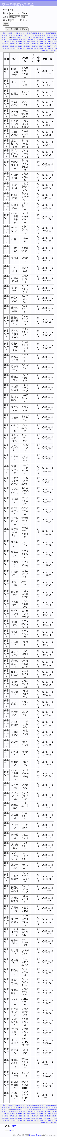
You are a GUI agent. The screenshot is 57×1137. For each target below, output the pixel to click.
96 (16, 39)
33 (6, 35)
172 (47, 46)
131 (50, 42)
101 (26, 39)
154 (55, 44)
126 (37, 42)
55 (48, 35)
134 (3, 44)
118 (16, 42)
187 (32, 48)
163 (24, 46)
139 (16, 44)
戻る (9, 1130)
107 (42, 39)
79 (38, 37)
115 (8, 42)
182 (19, 48)
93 (10, 39)
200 (47, 50)
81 (42, 37)
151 (47, 44)
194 (50, 48)
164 (26, 46)
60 (2, 37)
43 (25, 35)
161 (19, 46)
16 (29, 33)
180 (13, 48)
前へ (4, 33)
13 (23, 33)
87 (54, 37)
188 (34, 48)
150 (45, 44)
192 (45, 48)
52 (42, 35)
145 (32, 44)
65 (12, 37)
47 (33, 35)
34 (8, 35)
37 (14, 35)
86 (52, 37)
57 (52, 35)
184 (24, 48)
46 (31, 35)
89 (2, 39)
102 (29, 39)
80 (40, 37)
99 (21, 39)
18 (33, 33)
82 (44, 37)
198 (41, 50)
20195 (13, 1126)
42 (23, 35)
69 (19, 37)
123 (29, 42)
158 (11, 46)
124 (32, 42)
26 (48, 33)
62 (6, 37)
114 (5, 42)
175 (55, 46)
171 (45, 46)
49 (37, 35)
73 (27, 37)
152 (50, 44)
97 (18, 39)
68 (18, 37)
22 (40, 33)
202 (52, 50)
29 (54, 33)
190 (40, 48)
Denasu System (35, 1135)
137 (11, 44)
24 (44, 33)
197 (39, 50)
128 (42, 42)
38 (16, 35)
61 (4, 37)
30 (56, 33)
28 (52, 33)
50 (38, 35)
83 (46, 37)
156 (5, 46)
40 (19, 35)
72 (25, 37)
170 (42, 46)
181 (16, 48)
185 (26, 48)
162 (21, 46)
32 (4, 35)
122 (26, 42)
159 (13, 46)
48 (35, 35)
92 (8, 39)
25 (46, 33)
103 (32, 39)
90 (4, 39)
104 (34, 39)
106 (40, 39)
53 (44, 35)
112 (55, 39)
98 (19, 39)
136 (8, 44)
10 (18, 33)
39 (18, 35)
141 (21, 44)
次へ (55, 50)
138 (13, 44)
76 (33, 37)
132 (53, 42)
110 (50, 39)
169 (40, 46)
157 (8, 46)
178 (8, 48)
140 (19, 44)
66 (14, 37)
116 (11, 42)
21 (38, 33)
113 (3, 42)
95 (14, 39)
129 (45, 42)
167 (34, 46)
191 (42, 48)
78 (37, 37)
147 (37, 44)
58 (54, 35)
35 (10, 35)
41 (21, 35)
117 (13, 42)
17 (31, 33)
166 (32, 46)
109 (47, 39)
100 (24, 39)
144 (29, 44)
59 (56, 35)
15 (27, 33)
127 (40, 42)
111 (53, 39)
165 (29, 46)
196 (55, 48)
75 (31, 37)
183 (21, 48)
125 (34, 42)
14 (25, 33)
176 (3, 48)
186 (29, 48)
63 (8, 37)
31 (2, 35)
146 (34, 44)
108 (45, 39)
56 (50, 35)
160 (16, 46)
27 (50, 33)
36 (12, 35)
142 (24, 44)
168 (37, 46)
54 (46, 35)
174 (53, 46)
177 (5, 48)
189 (37, 48)
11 (19, 33)
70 (21, 37)
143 (26, 44)
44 (27, 35)
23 (42, 33)
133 (55, 42)
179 (11, 48)
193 (47, 48)
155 (3, 46)
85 (50, 37)
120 (21, 42)
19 (35, 33)
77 (35, 37)
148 (40, 44)
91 (6, 39)
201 (49, 50)
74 (29, 37)
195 (53, 48)
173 (50, 46)
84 (48, 37)
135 (5, 44)
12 (21, 33)
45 (29, 35)
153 (53, 44)
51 (40, 35)
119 (19, 42)
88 (56, 37)
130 (47, 42)
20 (37, 33)
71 (23, 37)
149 (42, 44)
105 (37, 39)
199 (44, 50)
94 (12, 39)
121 (24, 42)
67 (16, 37)
